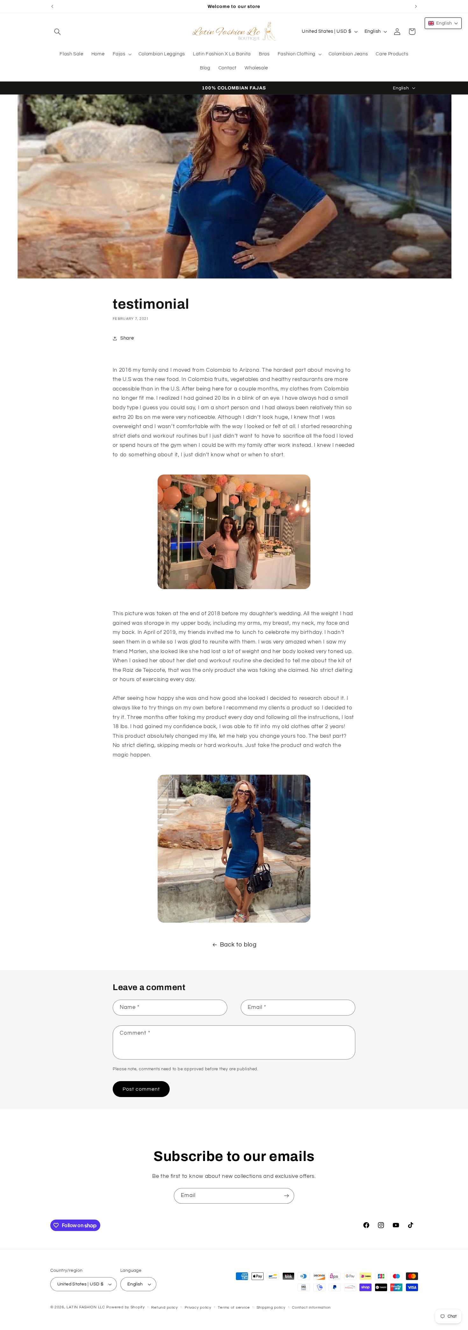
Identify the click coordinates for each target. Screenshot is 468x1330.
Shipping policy (271, 1307)
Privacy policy (198, 1307)
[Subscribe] (286, 1196)
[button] (57, 31)
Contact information (311, 1307)
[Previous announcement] (52, 6)
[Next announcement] (416, 6)
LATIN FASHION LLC (86, 1307)
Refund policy (164, 1307)
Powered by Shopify (125, 1307)
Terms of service (234, 1307)
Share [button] (127, 338)
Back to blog (238, 945)
